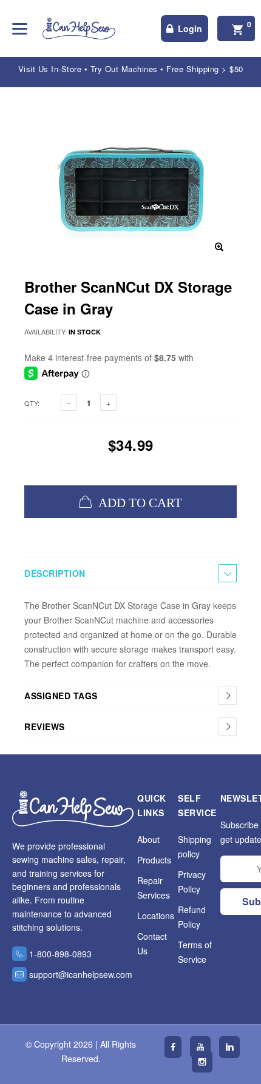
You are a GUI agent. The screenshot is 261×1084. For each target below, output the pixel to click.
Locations (155, 915)
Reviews (44, 726)
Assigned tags (61, 696)
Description (55, 573)
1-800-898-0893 (60, 954)
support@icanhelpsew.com (80, 974)
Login (190, 28)
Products (154, 860)
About (148, 839)
